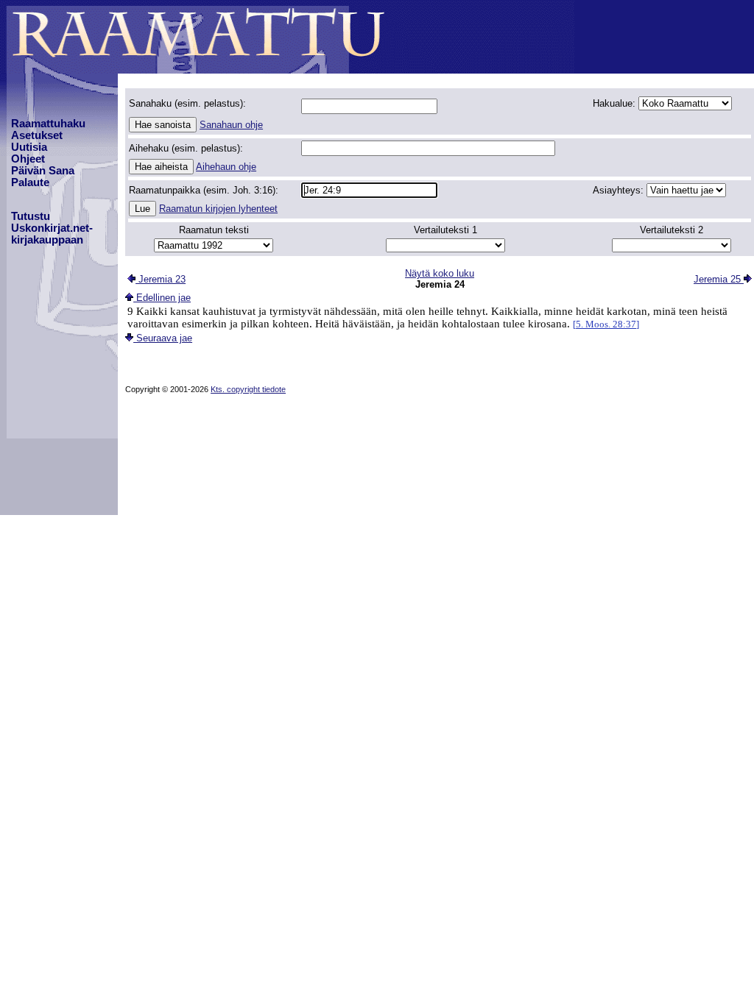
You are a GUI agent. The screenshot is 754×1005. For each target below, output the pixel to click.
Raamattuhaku (48, 123)
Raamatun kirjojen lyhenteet (218, 208)
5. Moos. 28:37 (606, 324)
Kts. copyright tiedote (248, 389)
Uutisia (29, 147)
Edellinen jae (162, 297)
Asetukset (37, 135)
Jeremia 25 (719, 279)
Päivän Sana (42, 171)
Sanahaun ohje (231, 124)
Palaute (30, 182)
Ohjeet (28, 159)
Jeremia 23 (160, 279)
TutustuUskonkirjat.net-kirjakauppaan (52, 228)
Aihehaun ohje (226, 166)
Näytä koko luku (439, 273)
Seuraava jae (162, 338)
